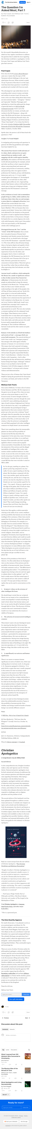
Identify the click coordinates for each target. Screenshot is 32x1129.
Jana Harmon (5, 1060)
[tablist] (8, 1029)
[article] (16, 1059)
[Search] (29, 1049)
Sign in (28, 2)
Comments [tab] (5, 1029)
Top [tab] (3, 1050)
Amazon (21, 904)
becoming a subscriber (8, 973)
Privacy (21, 1116)
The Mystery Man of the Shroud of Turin (9, 1069)
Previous (6, 1018)
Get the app (24, 1121)
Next (26, 1018)
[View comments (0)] (8, 22)
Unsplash (22, 742)
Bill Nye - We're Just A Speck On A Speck (15, 715)
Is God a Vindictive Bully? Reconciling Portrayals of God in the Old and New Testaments (15, 125)
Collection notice (16, 1117)
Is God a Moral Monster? (20, 74)
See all (5, 1094)
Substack (7, 1125)
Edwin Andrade (12, 742)
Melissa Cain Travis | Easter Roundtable (9, 1073)
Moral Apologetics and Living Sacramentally (11, 1083)
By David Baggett (6, 1086)
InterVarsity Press (7, 907)
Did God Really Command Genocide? (13, 107)
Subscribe (22, 2)
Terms (25, 1116)
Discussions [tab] (14, 1050)
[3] (6, 555)
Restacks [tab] (12, 1029)
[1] (21, 506)
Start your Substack (11, 1121)
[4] (20, 673)
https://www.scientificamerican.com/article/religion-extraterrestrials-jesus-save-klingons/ (15, 727)
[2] (14, 541)
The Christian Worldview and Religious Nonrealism (13, 865)
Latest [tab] (7, 1050)
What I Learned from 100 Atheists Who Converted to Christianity (10, 1056)
